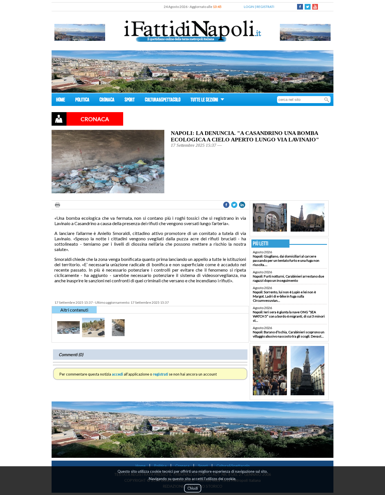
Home (140, 465)
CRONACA (106, 100)
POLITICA (82, 100)
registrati (160, 374)
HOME (60, 100)
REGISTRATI (265, 7)
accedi (117, 374)
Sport (203, 465)
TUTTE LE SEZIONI (205, 100)
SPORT (130, 100)
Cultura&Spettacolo (233, 465)
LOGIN (249, 7)
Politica (160, 465)
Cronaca (182, 465)
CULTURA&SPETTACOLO (162, 100)
